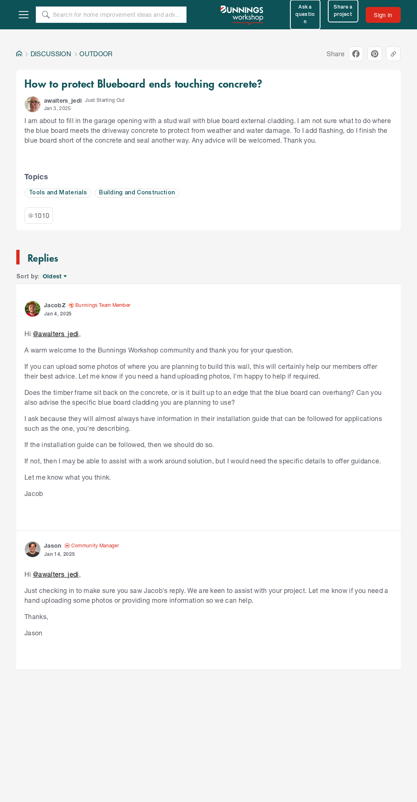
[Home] (19, 54)
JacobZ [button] (55, 305)
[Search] (45, 15)
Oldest (53, 276)
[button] (32, 104)
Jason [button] (52, 545)
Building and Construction (137, 193)
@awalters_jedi (56, 333)
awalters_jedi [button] (63, 100)
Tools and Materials (58, 193)
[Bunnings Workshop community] (242, 14)
